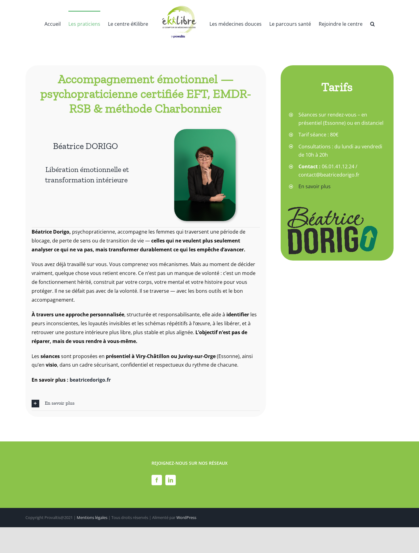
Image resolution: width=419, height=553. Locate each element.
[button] (368, 23)
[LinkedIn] (170, 480)
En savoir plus (314, 186)
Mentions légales (92, 517)
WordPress (186, 517)
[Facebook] (157, 480)
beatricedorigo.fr (90, 379)
